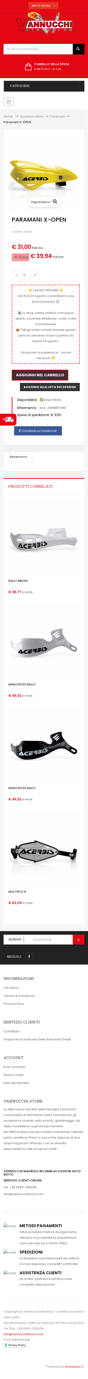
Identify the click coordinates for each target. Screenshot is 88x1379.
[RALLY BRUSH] (44, 538)
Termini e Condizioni (19, 996)
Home (8, 116)
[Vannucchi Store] (44, 23)
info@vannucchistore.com (24, 1194)
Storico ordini (14, 1075)
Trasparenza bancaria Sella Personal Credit (37, 1039)
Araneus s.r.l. (74, 1366)
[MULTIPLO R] (44, 849)
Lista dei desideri (16, 1083)
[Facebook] (29, 956)
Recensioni (18, 456)
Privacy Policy (14, 1004)
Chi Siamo (11, 988)
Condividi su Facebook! (39, 431)
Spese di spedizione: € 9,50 (39, 415)
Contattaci (11, 1031)
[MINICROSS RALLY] (44, 641)
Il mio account (14, 1067)
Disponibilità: (27, 399)
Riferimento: (27, 408)
